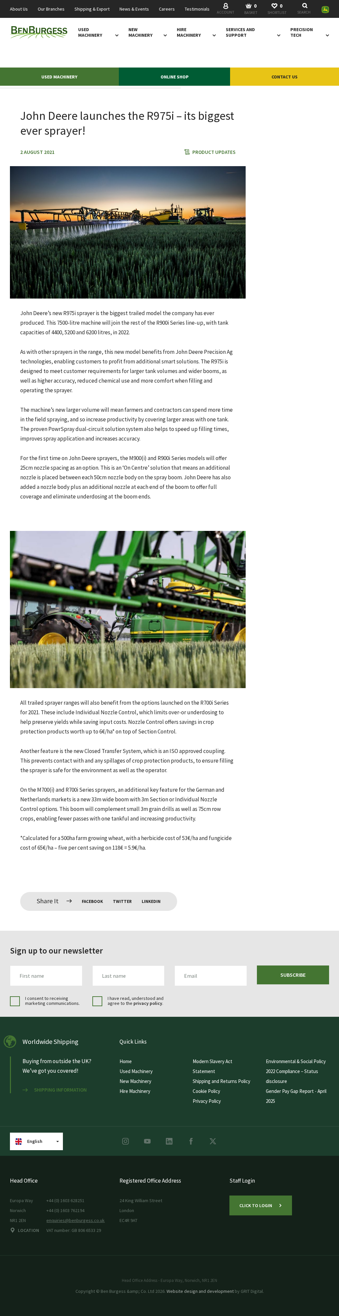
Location (28, 1230)
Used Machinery (90, 32)
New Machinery (140, 32)
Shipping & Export (92, 9)
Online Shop (175, 77)
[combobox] (305, 9)
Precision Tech (301, 32)
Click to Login (255, 1205)
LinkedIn (151, 901)
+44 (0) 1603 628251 (65, 1200)
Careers (167, 9)
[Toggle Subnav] (116, 35)
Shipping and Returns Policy (221, 1081)
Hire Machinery (189, 32)
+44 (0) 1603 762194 (65, 1210)
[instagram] (125, 1141)
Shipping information (60, 1090)
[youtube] (147, 1141)
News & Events (134, 9)
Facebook (92, 901)
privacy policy (147, 1003)
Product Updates (213, 152)
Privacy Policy (207, 1101)
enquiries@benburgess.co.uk (75, 1220)
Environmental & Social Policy (296, 1061)
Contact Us (284, 77)
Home (126, 1061)
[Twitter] (213, 1141)
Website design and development (200, 1291)
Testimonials (197, 9)
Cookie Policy (206, 1091)
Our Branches (51, 9)
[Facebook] (191, 1141)
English (34, 1141)
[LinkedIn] (169, 1141)
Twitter (122, 901)
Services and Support (240, 32)
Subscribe (293, 974)
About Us (19, 9)
